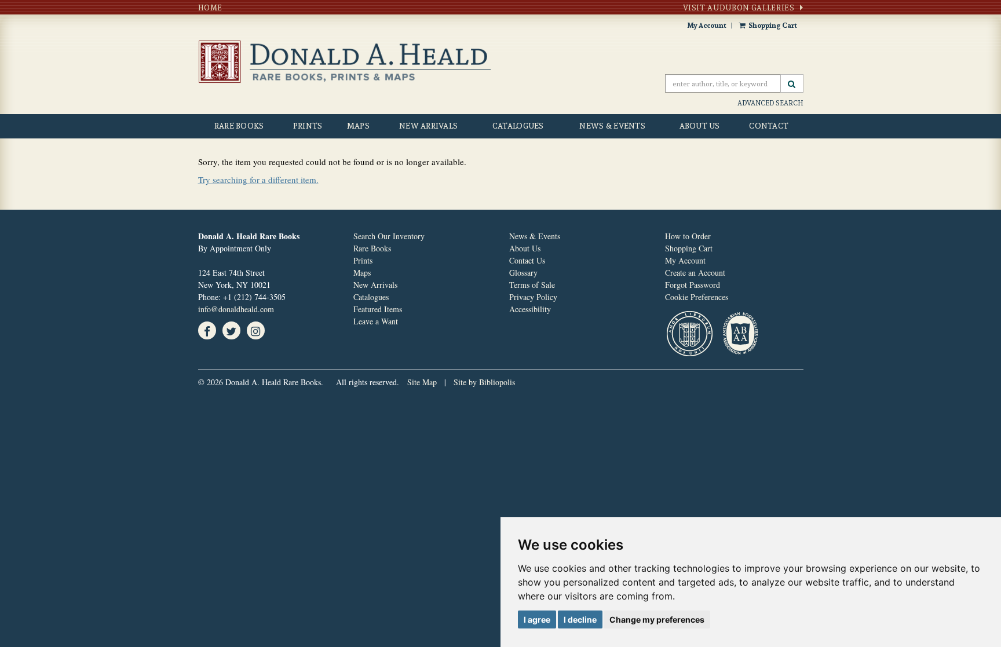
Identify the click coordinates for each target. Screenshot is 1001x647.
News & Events (612, 125)
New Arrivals (428, 125)
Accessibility (530, 309)
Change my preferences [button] (656, 619)
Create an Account (695, 272)
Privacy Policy (533, 296)
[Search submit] (791, 83)
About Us (699, 125)
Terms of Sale (532, 284)
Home (210, 7)
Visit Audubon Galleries (739, 7)
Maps (358, 125)
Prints (308, 125)
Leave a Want (375, 321)
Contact (768, 125)
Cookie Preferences (696, 296)
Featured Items (377, 309)
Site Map (422, 382)
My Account (706, 25)
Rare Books (239, 125)
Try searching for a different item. (258, 179)
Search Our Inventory (389, 236)
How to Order (688, 236)
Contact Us (527, 260)
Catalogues (518, 125)
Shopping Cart (772, 25)
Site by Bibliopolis (484, 382)
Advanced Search (770, 102)
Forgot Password (692, 284)
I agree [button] (537, 619)
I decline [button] (580, 619)
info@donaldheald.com (236, 309)
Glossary (523, 272)
